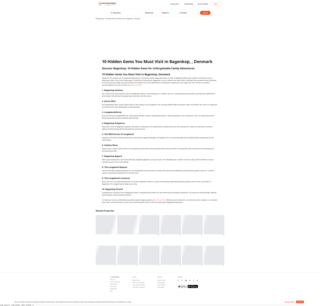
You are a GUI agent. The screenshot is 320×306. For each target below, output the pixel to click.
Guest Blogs (161, 287)
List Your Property (203, 4)
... (197, 13)
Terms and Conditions (138, 282)
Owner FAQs (113, 284)
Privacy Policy (136, 280)
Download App (188, 4)
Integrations (113, 289)
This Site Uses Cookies (138, 285)
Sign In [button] (216, 4)
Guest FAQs (113, 286)
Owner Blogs (161, 282)
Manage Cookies (289, 302)
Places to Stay (161, 280)
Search (205, 13)
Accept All (300, 302)
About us (112, 279)
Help (111, 291)
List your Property (115, 282)
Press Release (161, 285)
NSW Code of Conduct (138, 287)
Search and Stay (135, 85)
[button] (152, 13)
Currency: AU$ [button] (174, 4)
